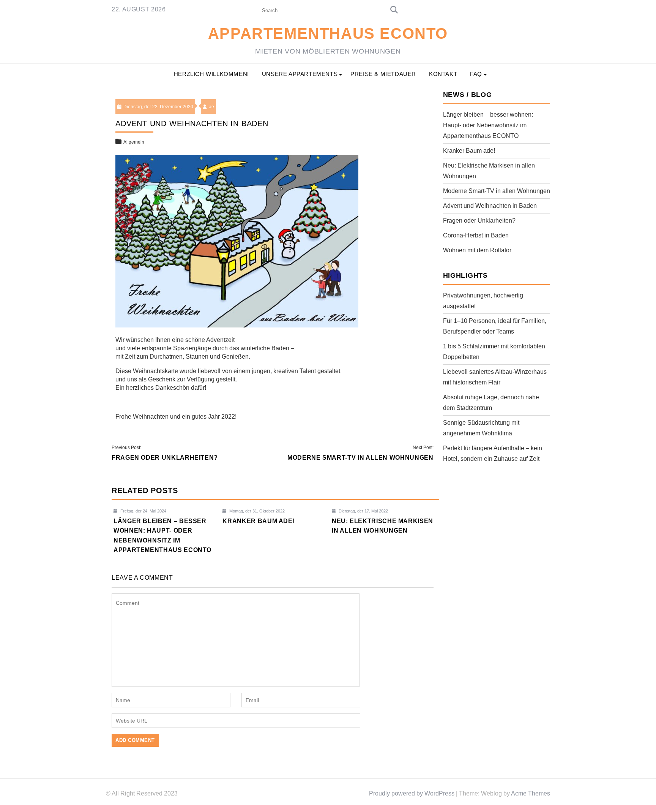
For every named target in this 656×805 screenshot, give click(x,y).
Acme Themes (530, 793)
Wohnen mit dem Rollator (477, 250)
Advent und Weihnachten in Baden (490, 205)
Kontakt (443, 74)
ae (211, 106)
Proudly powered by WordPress (411, 793)
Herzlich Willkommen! (211, 74)
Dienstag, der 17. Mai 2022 (362, 511)
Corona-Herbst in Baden (476, 235)
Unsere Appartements (299, 74)
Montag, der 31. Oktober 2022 (256, 511)
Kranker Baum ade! (469, 150)
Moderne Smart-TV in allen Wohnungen (496, 191)
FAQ (476, 74)
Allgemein (133, 142)
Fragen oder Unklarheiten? (479, 220)
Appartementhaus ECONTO (328, 33)
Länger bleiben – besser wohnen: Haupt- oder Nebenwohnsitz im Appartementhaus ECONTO (488, 125)
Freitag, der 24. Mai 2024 (142, 511)
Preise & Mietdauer (383, 74)
